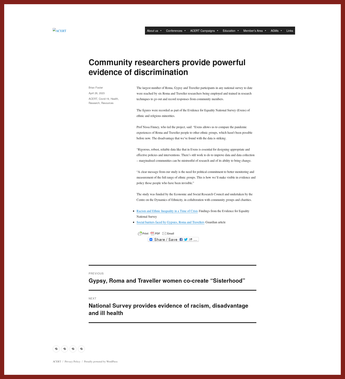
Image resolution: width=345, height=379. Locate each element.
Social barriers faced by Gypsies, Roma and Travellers (170, 222)
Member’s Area (253, 31)
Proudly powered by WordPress (101, 361)
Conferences (174, 31)
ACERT (93, 99)
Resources (107, 103)
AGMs (275, 31)
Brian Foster (96, 87)
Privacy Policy (72, 361)
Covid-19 (104, 99)
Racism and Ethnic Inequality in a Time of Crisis (167, 211)
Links (290, 31)
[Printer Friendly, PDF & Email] (156, 233)
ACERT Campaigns (202, 31)
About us (152, 31)
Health (114, 99)
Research (94, 103)
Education (229, 31)
